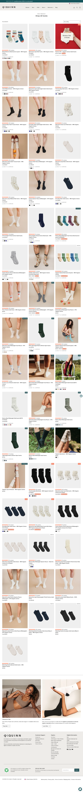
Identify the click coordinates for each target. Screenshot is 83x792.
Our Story (53, 747)
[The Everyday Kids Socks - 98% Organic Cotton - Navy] (56, 93)
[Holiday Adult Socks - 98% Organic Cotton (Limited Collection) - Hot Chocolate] (31, 279)
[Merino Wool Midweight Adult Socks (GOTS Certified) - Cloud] (62, 389)
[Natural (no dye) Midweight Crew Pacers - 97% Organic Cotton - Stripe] (4, 352)
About (43, 7)
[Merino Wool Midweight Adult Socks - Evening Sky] (29, 460)
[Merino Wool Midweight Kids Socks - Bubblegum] (60, 424)
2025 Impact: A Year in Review (57, 749)
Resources (50, 7)
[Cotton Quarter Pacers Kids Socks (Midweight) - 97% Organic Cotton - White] (4, 279)
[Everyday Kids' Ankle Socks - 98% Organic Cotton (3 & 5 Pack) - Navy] (3, 534)
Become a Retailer (54, 762)
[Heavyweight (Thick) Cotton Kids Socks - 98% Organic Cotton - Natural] (29, 242)
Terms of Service (38, 754)
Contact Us (37, 747)
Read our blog (54, 766)
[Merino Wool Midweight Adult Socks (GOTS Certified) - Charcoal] (56, 389)
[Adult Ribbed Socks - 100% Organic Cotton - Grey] (6, 93)
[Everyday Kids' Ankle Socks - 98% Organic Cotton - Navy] (56, 203)
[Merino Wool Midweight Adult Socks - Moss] (32, 460)
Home (38, 13)
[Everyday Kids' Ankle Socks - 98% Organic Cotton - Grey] (60, 203)
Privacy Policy (38, 752)
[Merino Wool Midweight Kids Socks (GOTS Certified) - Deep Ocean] (6, 424)
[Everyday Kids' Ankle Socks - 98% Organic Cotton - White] (59, 203)
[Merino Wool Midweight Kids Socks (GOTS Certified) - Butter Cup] (9, 424)
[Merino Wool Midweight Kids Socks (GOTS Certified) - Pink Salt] (7, 424)
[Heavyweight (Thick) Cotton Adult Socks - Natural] (3, 240)
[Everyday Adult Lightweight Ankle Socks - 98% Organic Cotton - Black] (31, 131)
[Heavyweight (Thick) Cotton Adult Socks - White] (7, 240)
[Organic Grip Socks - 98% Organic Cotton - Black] (56, 459)
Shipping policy (66, 790)
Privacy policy (51, 790)
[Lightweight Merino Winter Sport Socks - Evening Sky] (6, 460)
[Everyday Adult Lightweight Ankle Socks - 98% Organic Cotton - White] (32, 131)
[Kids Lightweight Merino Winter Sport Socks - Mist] (29, 350)
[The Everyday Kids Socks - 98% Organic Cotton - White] (57, 93)
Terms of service (59, 790)
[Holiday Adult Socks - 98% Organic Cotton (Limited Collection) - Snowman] (32, 279)
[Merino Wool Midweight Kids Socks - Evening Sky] (56, 424)
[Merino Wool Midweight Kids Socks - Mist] (62, 424)
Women (27, 7)
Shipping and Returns (39, 749)
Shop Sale (5, 736)
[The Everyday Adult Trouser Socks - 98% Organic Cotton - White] (3, 131)
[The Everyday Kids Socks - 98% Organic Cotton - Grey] (60, 93)
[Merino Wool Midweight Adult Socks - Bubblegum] (34, 460)
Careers (52, 769)
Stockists (53, 767)
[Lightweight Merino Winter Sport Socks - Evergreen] (4, 460)
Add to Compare (8, 56)
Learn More (45, 736)
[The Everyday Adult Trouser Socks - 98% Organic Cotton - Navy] (4, 131)
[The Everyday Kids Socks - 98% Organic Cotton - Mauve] (62, 93)
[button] (5, 50)
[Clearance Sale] (21, 709)
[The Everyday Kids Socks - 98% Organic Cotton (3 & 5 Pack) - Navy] (29, 497)
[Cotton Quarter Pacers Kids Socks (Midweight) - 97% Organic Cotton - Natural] (6, 279)
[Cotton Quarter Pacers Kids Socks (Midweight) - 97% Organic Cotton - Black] (3, 279)
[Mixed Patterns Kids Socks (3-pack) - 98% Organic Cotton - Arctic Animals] (10, 58)
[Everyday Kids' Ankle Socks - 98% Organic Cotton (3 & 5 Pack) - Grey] (7, 534)
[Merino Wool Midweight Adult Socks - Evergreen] (31, 460)
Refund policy (44, 790)
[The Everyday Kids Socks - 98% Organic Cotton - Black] (59, 93)
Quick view (15, 47)
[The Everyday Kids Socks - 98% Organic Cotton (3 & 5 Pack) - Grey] (34, 497)
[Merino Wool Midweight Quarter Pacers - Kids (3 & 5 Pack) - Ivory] (29, 571)
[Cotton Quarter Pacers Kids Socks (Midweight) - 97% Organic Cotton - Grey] (7, 279)
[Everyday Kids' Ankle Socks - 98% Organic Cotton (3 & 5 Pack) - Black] (4, 534)
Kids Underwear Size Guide (72, 754)
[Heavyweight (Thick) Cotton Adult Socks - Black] (4, 240)
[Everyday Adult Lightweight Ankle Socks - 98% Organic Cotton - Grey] (34, 131)
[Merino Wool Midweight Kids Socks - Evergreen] (57, 424)
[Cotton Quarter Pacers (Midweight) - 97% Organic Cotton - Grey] (34, 205)
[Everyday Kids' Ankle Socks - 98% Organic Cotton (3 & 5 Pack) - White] (6, 534)
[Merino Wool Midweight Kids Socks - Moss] (59, 424)
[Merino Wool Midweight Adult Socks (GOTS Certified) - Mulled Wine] (63, 389)
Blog (56, 7)
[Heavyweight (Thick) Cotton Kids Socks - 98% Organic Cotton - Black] (31, 242)
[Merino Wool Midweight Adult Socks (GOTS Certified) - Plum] (65, 389)
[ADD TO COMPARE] (3, 58)
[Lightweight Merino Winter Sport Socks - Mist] (3, 460)
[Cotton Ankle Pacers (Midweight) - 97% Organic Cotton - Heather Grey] (32, 168)
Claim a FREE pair (54, 752)
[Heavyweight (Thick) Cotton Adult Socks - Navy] (6, 240)
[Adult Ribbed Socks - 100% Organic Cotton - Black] (4, 93)
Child (38, 7)
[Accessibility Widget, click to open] (81, 396)
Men (33, 7)
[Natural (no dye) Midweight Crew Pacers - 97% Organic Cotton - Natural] (3, 352)
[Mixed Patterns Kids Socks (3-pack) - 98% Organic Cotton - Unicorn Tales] (3, 58)
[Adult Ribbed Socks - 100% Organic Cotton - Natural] (3, 93)
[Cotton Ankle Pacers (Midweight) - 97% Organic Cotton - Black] (31, 168)
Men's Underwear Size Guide (72, 752)
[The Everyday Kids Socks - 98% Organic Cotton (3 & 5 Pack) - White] (31, 497)
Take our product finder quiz (73, 757)
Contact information (76, 790)
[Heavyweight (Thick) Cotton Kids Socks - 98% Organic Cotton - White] (34, 242)
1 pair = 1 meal (54, 754)
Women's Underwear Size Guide (72, 750)
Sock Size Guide (70, 756)
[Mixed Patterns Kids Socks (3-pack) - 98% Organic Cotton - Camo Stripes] (4, 58)
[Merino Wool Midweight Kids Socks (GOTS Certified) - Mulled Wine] (4, 424)
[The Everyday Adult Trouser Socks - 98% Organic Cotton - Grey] (9, 131)
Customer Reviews (55, 764)
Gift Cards (37, 751)
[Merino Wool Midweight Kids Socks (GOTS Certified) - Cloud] (3, 424)
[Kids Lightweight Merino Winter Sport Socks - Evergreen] (31, 350)
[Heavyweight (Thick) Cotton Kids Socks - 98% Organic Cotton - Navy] (32, 242)
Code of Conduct (54, 756)
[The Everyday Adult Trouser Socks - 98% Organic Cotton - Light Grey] (7, 131)
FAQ (67, 747)
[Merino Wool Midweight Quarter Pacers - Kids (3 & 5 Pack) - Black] (31, 571)
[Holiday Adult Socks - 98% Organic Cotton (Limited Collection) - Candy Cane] (29, 279)
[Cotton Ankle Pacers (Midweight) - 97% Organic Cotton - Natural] (29, 168)
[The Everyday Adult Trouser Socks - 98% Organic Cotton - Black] (6, 131)
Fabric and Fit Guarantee (56, 751)
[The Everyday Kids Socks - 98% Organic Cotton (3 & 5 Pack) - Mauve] (35, 497)
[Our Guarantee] (61, 709)
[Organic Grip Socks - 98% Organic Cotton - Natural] (57, 459)
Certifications (54, 757)
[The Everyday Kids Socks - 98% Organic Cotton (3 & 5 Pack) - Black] (32, 497)
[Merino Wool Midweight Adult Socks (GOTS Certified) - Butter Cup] (57, 389)
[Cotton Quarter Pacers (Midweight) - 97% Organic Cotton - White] (31, 205)
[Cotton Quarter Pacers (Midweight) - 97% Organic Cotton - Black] (29, 205)
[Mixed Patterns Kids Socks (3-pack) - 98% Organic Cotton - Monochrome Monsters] (9, 58)
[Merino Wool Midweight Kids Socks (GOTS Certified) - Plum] (10, 424)
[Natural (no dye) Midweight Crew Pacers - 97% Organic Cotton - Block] (6, 352)
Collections (43, 13)
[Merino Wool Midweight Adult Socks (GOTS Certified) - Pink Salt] (59, 389)
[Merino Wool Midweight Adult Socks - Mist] (35, 460)
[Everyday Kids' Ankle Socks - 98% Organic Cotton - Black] (57, 203)
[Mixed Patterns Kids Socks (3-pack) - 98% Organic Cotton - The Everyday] (6, 58)
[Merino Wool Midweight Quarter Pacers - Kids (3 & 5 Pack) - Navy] (32, 571)
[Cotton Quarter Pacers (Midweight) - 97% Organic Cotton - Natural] (32, 205)
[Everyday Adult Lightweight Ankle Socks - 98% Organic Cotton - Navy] (29, 131)
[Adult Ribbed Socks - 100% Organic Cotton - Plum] (7, 93)
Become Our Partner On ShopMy (56, 760)
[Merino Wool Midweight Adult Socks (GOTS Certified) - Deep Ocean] (60, 389)
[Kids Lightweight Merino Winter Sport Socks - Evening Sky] (32, 350)
